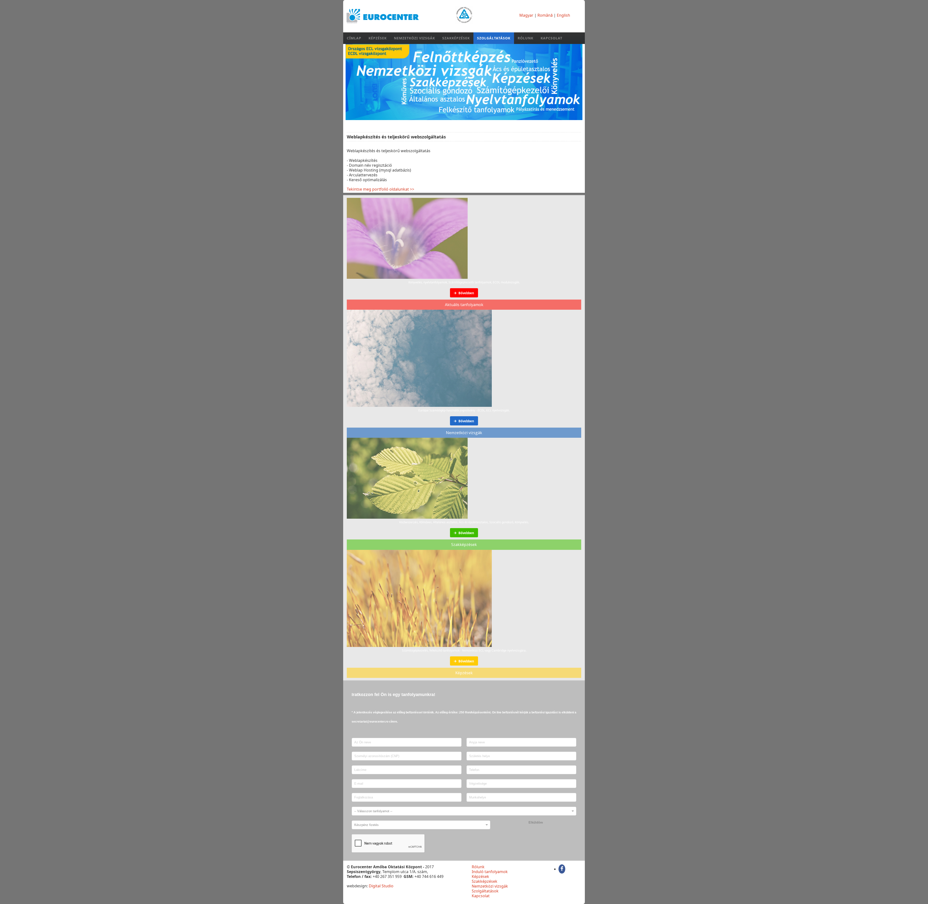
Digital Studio (381, 886)
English (563, 15)
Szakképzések (456, 38)
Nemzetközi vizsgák (414, 38)
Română (545, 15)
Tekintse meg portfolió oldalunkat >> (380, 189)
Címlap (354, 38)
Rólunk (525, 38)
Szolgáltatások (493, 38)
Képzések (378, 38)
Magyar (526, 15)
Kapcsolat (551, 38)
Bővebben (466, 293)
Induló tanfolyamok (490, 871)
